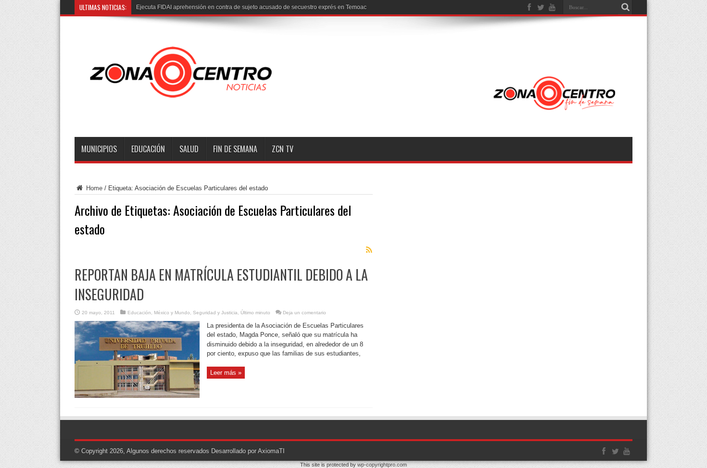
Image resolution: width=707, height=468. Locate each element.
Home (93, 188)
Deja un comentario (304, 312)
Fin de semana (235, 149)
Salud (189, 149)
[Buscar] (625, 7)
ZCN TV (282, 149)
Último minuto (255, 312)
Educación (148, 149)
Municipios (99, 149)
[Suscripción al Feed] (369, 250)
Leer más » (225, 372)
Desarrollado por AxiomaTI (248, 451)
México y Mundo (172, 312)
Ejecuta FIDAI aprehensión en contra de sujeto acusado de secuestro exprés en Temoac (251, 7)
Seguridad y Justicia (215, 312)
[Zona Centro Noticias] (353, 112)
